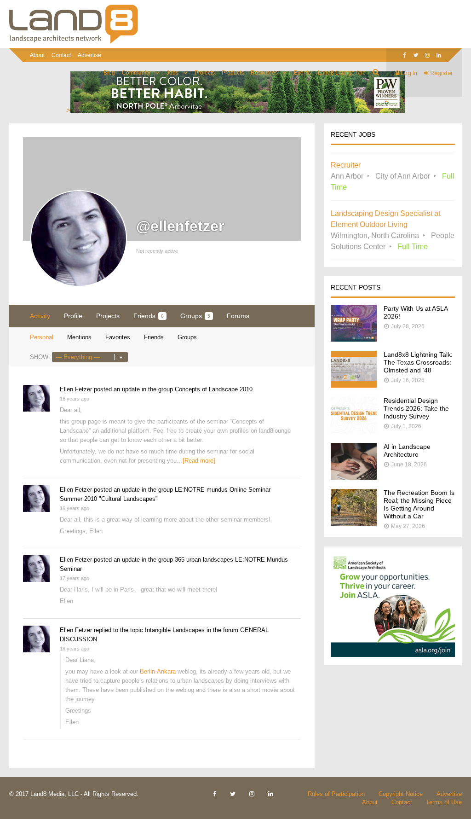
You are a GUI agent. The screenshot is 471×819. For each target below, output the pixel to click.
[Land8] (73, 42)
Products (233, 73)
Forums (238, 315)
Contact (61, 55)
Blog (109, 73)
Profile (73, 315)
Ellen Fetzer (76, 389)
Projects (205, 73)
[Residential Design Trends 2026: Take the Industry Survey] (354, 431)
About (37, 55)
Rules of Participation (336, 793)
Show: (40, 357)
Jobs (172, 73)
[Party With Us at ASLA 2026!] (354, 339)
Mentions (79, 337)
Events (302, 73)
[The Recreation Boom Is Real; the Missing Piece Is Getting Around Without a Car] (354, 523)
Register (441, 73)
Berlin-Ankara (158, 671)
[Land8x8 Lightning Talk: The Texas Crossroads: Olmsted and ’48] (354, 385)
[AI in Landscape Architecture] (354, 477)
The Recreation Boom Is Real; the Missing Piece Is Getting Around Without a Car (419, 504)
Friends (148, 315)
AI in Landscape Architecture (407, 450)
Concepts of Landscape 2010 (214, 389)
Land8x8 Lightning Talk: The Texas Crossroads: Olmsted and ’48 (418, 362)
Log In (408, 73)
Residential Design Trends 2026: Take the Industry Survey (416, 408)
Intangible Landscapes (175, 630)
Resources (264, 73)
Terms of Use (444, 802)
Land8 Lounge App (342, 73)
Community (136, 73)
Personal (41, 337)
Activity (40, 315)
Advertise (89, 55)
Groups (195, 315)
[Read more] (199, 460)
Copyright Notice (401, 793)
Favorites (117, 337)
